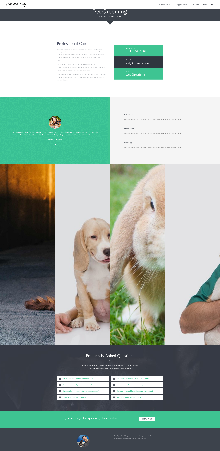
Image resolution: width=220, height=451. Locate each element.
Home (100, 16)
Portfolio (107, 16)
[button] (83, 378)
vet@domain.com (138, 63)
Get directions (135, 74)
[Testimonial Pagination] (53, 144)
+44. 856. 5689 (136, 51)
